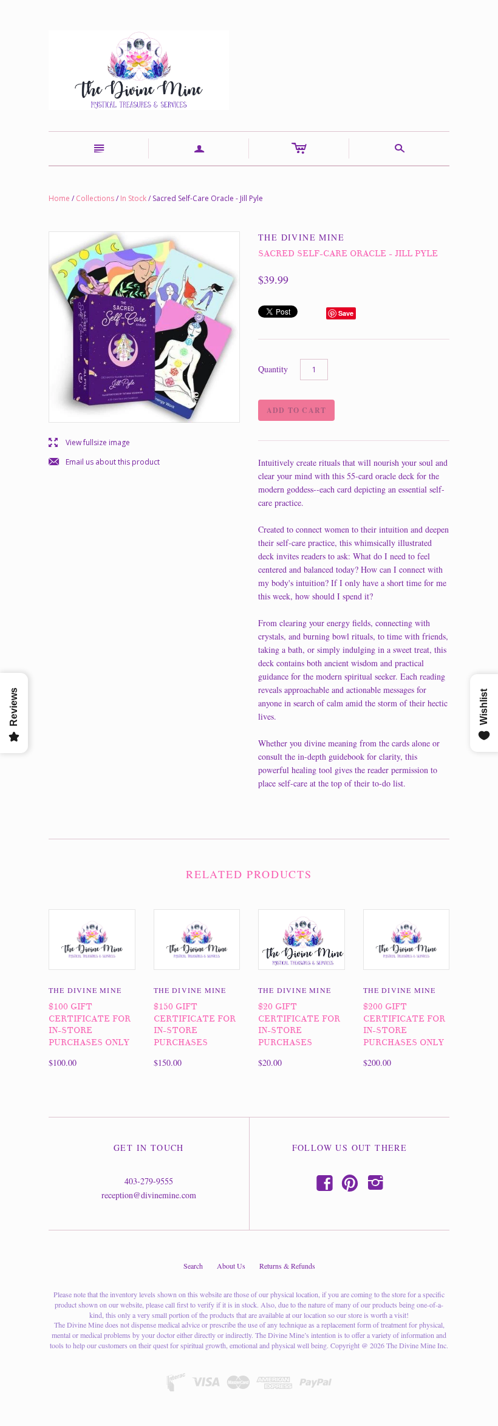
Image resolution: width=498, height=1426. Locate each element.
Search (193, 1266)
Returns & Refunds (287, 1266)
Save (345, 313)
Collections (95, 198)
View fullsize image (89, 443)
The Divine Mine (85, 990)
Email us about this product (104, 462)
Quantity (273, 369)
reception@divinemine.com (148, 1195)
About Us (231, 1266)
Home (59, 198)
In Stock (133, 198)
